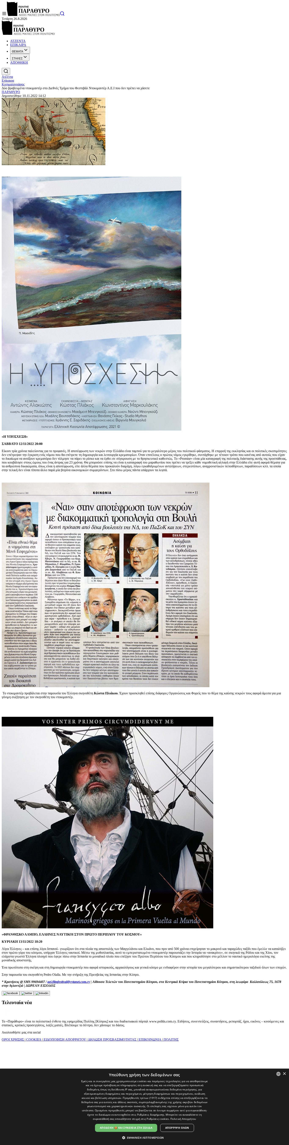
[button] (144, 1137)
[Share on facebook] (11, 993)
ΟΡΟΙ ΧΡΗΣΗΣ (13, 1039)
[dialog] (144, 1107)
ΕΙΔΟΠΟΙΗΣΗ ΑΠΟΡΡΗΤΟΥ (65, 1039)
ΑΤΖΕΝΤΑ (18, 41)
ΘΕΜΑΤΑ (17, 51)
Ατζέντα (7, 76)
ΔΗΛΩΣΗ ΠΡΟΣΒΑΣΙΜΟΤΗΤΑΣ (112, 1039)
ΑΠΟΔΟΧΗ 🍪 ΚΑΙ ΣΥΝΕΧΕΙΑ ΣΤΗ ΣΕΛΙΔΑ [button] (126, 1128)
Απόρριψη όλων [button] (177, 1128)
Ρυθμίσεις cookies (158, 1119)
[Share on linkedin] (42, 993)
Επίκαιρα (8, 80)
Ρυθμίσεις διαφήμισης (150, 1114)
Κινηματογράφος (13, 84)
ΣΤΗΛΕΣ (17, 58)
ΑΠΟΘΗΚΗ (19, 62)
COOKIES (33, 1039)
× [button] (284, 1073)
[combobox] (278, 1074)
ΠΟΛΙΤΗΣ (171, 1039)
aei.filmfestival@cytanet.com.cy (68, 982)
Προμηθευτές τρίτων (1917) (140, 1098)
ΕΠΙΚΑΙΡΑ (18, 45)
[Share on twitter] (27, 993)
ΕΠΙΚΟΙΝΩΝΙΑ (150, 1039)
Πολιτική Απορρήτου (183, 1119)
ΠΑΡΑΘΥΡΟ (11, 92)
